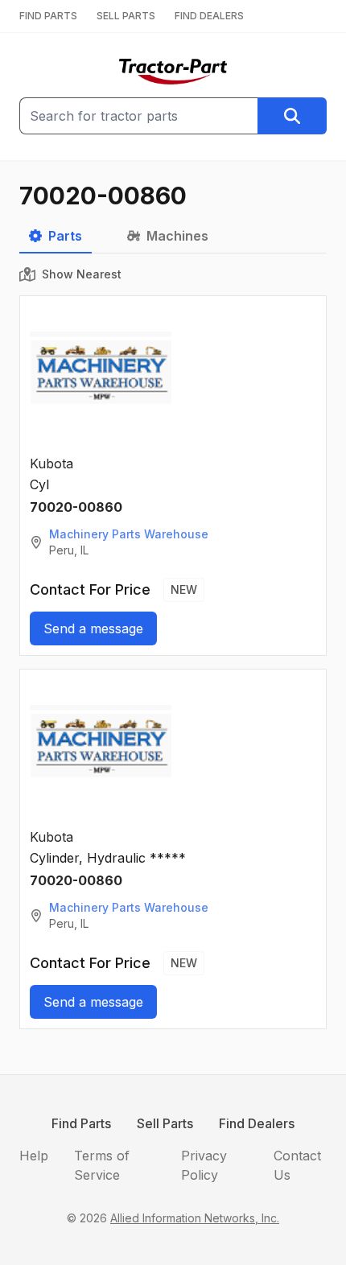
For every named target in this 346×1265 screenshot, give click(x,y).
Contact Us (297, 1165)
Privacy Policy (204, 1165)
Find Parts (81, 1123)
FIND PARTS (48, 16)
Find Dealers (257, 1123)
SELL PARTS (126, 16)
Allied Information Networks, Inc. (194, 1218)
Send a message (93, 628)
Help (33, 1156)
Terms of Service (102, 1165)
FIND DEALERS (209, 16)
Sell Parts (165, 1123)
